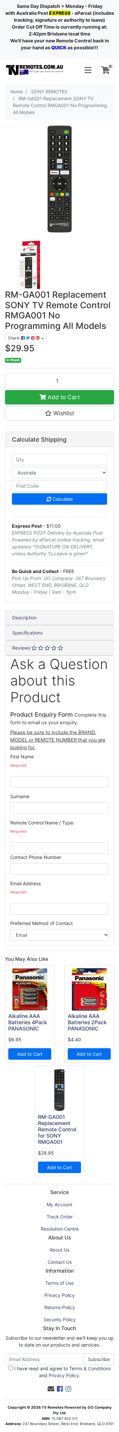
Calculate (62, 499)
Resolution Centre (60, 1229)
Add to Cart (63, 397)
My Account (59, 1204)
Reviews (21, 648)
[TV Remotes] (34, 70)
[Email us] (51, 1389)
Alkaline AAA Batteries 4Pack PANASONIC (27, 1022)
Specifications (27, 632)
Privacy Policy (59, 1295)
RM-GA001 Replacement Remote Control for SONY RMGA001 (57, 1129)
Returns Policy (59, 1307)
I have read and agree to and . (62, 1372)
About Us (59, 1250)
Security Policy (60, 1319)
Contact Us (60, 1262)
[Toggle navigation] (88, 70)
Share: (14, 337)
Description (24, 617)
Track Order (60, 1216)
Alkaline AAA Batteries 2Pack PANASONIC (87, 1022)
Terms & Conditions (90, 1368)
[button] (59, 413)
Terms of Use (59, 1283)
